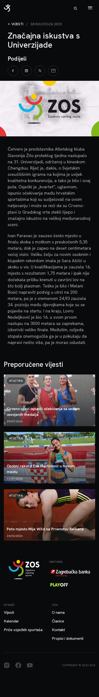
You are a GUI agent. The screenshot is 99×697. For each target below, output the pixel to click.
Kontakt (58, 629)
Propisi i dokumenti (67, 638)
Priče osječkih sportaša (23, 629)
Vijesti (17, 24)
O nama (58, 612)
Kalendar (11, 621)
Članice (58, 621)
